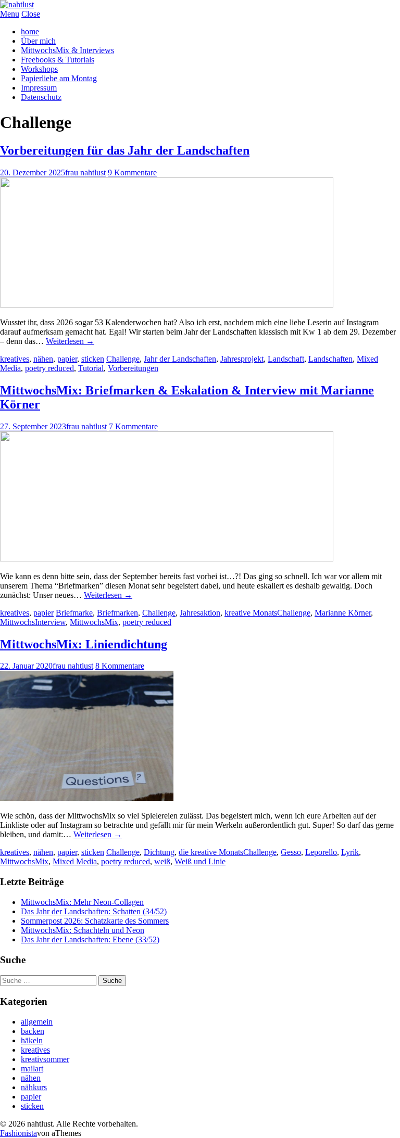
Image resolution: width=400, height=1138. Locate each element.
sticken (92, 358)
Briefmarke (74, 612)
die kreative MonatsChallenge (228, 852)
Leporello (321, 852)
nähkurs (34, 1087)
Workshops (39, 69)
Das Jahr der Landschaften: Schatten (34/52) (94, 911)
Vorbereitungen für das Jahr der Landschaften (124, 150)
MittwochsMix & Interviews (67, 50)
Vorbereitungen (133, 368)
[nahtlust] (17, 4)
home (30, 31)
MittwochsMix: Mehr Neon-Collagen (82, 902)
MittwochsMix (94, 622)
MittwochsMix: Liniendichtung (83, 644)
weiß (162, 861)
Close (30, 13)
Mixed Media (75, 861)
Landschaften (330, 358)
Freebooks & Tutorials (57, 59)
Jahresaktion (200, 612)
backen (32, 1031)
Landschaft (286, 358)
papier (67, 358)
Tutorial (91, 368)
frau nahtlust (85, 172)
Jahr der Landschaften (180, 358)
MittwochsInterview (33, 622)
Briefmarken (117, 612)
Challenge (123, 358)
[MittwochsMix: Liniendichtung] (86, 798)
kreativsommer (45, 1059)
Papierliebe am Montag (59, 78)
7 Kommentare (133, 426)
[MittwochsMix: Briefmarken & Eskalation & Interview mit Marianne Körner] (166, 558)
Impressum (39, 87)
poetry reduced (49, 368)
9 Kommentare (132, 172)
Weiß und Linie (200, 861)
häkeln (32, 1040)
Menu (9, 13)
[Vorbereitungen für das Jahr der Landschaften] (166, 304)
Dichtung (159, 852)
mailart (32, 1068)
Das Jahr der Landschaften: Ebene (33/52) (90, 939)
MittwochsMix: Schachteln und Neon (82, 930)
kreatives (14, 358)
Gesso (291, 852)
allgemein (37, 1021)
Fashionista (18, 1133)
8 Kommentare (119, 665)
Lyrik (350, 852)
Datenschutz (41, 97)
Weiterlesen (70, 341)
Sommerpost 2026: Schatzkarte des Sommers (95, 920)
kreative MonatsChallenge (267, 612)
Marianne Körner (343, 612)
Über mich (38, 40)
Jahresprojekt (242, 358)
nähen (43, 358)
